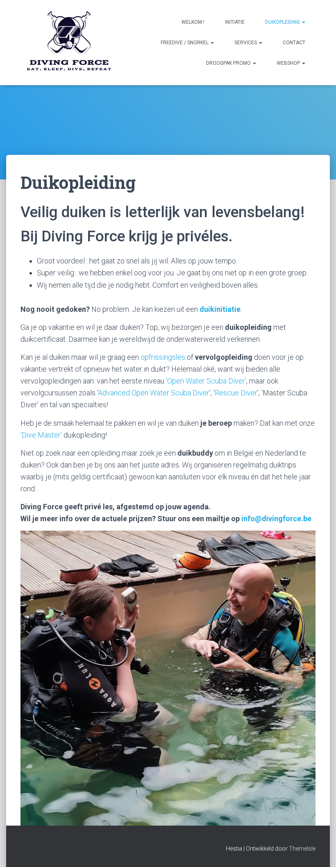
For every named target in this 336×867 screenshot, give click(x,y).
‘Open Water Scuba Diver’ (206, 381)
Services (246, 42)
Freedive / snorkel (185, 42)
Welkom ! (193, 22)
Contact (294, 42)
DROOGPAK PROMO (229, 63)
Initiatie (235, 22)
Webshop (289, 63)
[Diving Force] (68, 42)
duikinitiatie (220, 309)
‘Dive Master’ (41, 435)
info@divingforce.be (276, 518)
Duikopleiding (283, 22)
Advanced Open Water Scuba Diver (153, 392)
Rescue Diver (236, 392)
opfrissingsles (163, 357)
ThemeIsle (302, 848)
